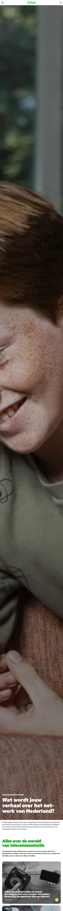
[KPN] (31, 2)
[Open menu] (2, 3)
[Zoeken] (61, 3)
